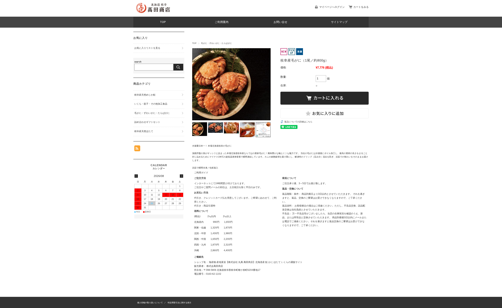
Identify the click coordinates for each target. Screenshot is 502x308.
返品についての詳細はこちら (298, 121)
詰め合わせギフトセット (147, 122)
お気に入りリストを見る (147, 48)
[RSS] (137, 149)
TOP (163, 22)
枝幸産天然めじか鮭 (145, 94)
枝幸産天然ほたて (143, 131)
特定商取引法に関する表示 (179, 303)
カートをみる (361, 6)
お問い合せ (280, 22)
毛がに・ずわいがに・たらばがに (216, 43)
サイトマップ (339, 22)
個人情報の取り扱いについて (150, 303)
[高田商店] (153, 13)
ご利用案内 (221, 22)
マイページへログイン (332, 6)
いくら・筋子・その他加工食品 (150, 103)
